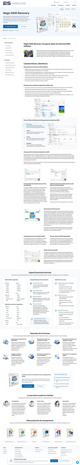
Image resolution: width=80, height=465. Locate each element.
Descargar (67, 9)
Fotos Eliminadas (9, 50)
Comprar (68, 5)
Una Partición (8, 45)
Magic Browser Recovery (10, 67)
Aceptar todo (54, 460)
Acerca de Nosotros (39, 449)
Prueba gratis (29, 386)
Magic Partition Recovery (10, 62)
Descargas (60, 5)
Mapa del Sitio (37, 451)
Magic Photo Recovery (10, 72)
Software (53, 5)
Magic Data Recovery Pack (10, 65)
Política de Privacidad (52, 451)
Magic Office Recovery (10, 74)
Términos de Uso (51, 449)
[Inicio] (14, 3)
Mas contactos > (64, 455)
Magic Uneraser (8, 70)
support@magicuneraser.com (66, 449)
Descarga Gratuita (11, 26)
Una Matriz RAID (9, 47)
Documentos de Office (10, 55)
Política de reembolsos (52, 453)
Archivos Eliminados (9, 52)
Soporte (74, 5)
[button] (32, 174)
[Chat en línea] (77, 462)
